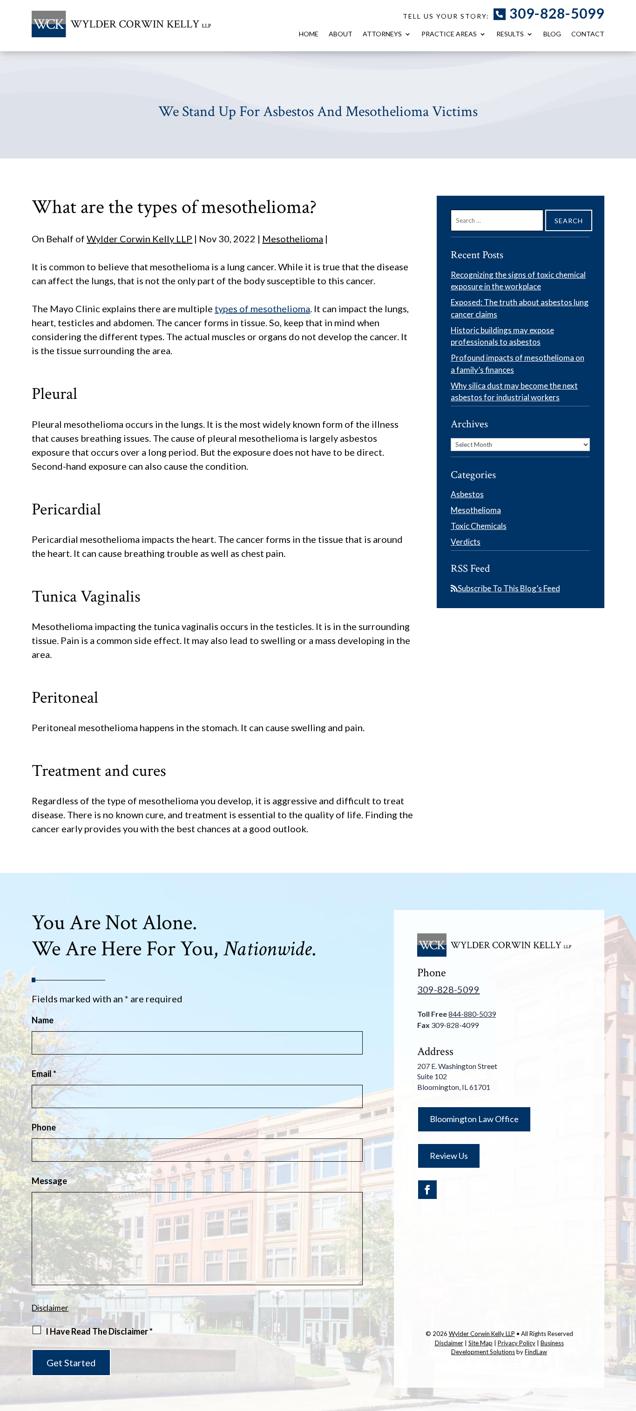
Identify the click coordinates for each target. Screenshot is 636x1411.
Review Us (449, 1156)
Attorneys (382, 34)
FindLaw (536, 1352)
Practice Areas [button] (449, 34)
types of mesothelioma (262, 308)
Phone (44, 1127)
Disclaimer (50, 1308)
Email (44, 1074)
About (340, 34)
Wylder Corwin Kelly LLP (139, 238)
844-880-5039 (472, 1013)
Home (308, 34)
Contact (587, 34)
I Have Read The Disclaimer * (99, 1331)
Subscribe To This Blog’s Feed (509, 588)
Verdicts (465, 542)
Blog (552, 34)
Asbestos (467, 494)
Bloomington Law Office (474, 1119)
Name (43, 1020)
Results (510, 34)
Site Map (480, 1343)
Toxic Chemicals (479, 526)
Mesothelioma (292, 238)
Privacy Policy (516, 1343)
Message (49, 1181)
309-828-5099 (556, 13)
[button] (626, 1343)
